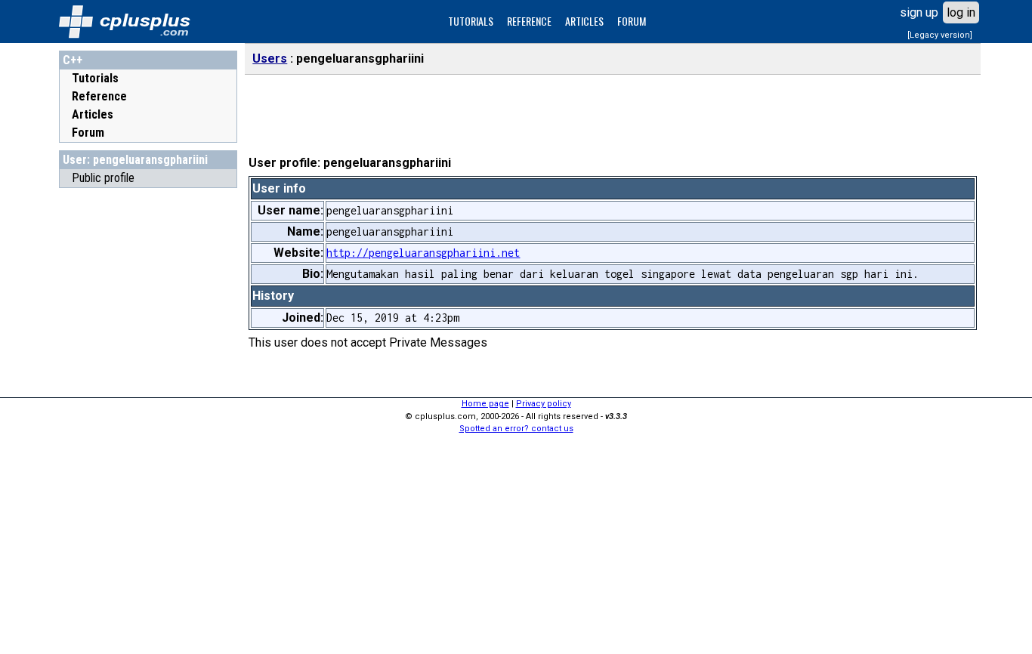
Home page (485, 404)
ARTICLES (584, 21)
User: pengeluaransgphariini (135, 160)
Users (269, 58)
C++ (72, 60)
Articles (92, 114)
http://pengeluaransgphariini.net (423, 252)
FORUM (631, 21)
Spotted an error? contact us (516, 428)
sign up (919, 12)
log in (961, 12)
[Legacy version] (939, 35)
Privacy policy (543, 404)
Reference (99, 96)
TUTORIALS (470, 21)
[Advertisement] (148, 422)
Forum (88, 132)
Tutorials (95, 78)
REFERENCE (529, 21)
